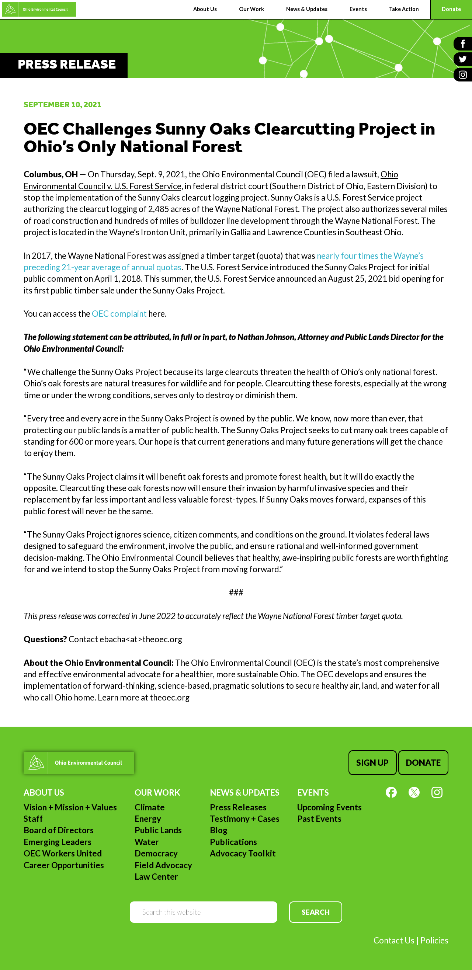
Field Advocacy (163, 865)
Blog (219, 830)
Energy (148, 819)
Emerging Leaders (57, 842)
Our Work (157, 792)
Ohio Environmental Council (39, 9)
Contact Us (394, 940)
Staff (33, 819)
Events (313, 792)
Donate (423, 763)
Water (147, 842)
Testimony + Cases (245, 819)
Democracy (156, 853)
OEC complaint (119, 314)
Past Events (319, 819)
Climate (150, 807)
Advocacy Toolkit (243, 853)
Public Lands (158, 830)
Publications (233, 842)
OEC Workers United (63, 853)
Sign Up (372, 763)
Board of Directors (59, 830)
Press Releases (238, 807)
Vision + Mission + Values (70, 807)
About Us (44, 792)
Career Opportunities (64, 865)
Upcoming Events (329, 807)
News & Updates (245, 792)
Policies (434, 940)
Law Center (156, 877)
